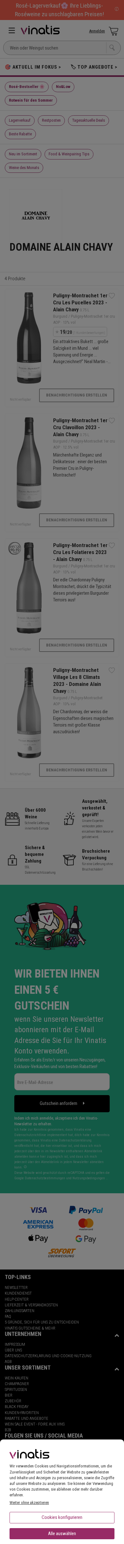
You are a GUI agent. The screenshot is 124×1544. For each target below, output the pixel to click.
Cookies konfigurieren (62, 1517)
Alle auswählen (62, 1533)
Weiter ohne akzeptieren (29, 1502)
